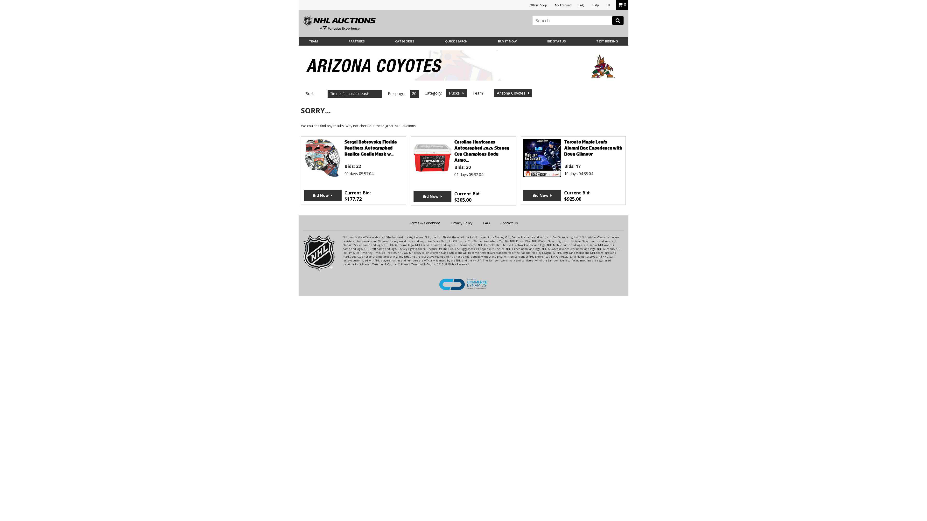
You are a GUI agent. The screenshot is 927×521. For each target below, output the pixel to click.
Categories (404, 41)
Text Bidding (607, 41)
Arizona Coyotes (511, 93)
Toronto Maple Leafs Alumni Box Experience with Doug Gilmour (593, 148)
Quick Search (456, 41)
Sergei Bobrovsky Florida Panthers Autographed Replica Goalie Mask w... (370, 148)
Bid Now (321, 195)
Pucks (455, 93)
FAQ (581, 5)
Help (595, 5)
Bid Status (556, 41)
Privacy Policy (461, 223)
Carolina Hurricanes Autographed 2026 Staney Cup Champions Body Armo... (481, 151)
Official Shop (538, 5)
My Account (563, 5)
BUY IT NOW (507, 41)
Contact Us (509, 223)
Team (313, 41)
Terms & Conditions (425, 223)
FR (608, 5)
